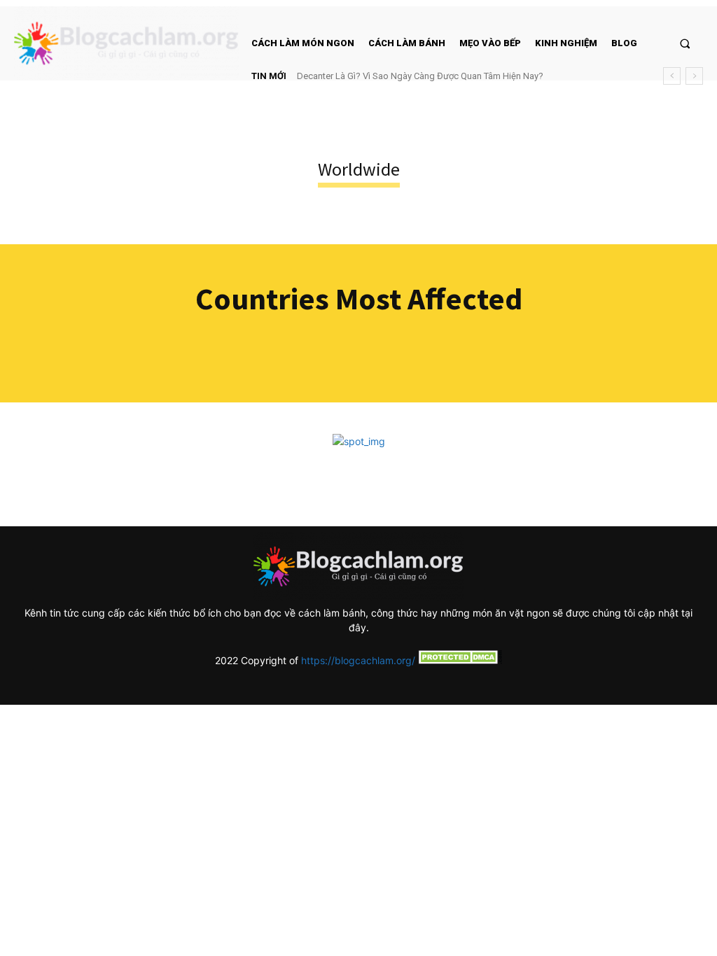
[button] (685, 43)
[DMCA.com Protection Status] (458, 660)
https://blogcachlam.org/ (358, 660)
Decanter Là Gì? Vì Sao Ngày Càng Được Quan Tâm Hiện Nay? (420, 76)
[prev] (672, 76)
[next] (694, 76)
